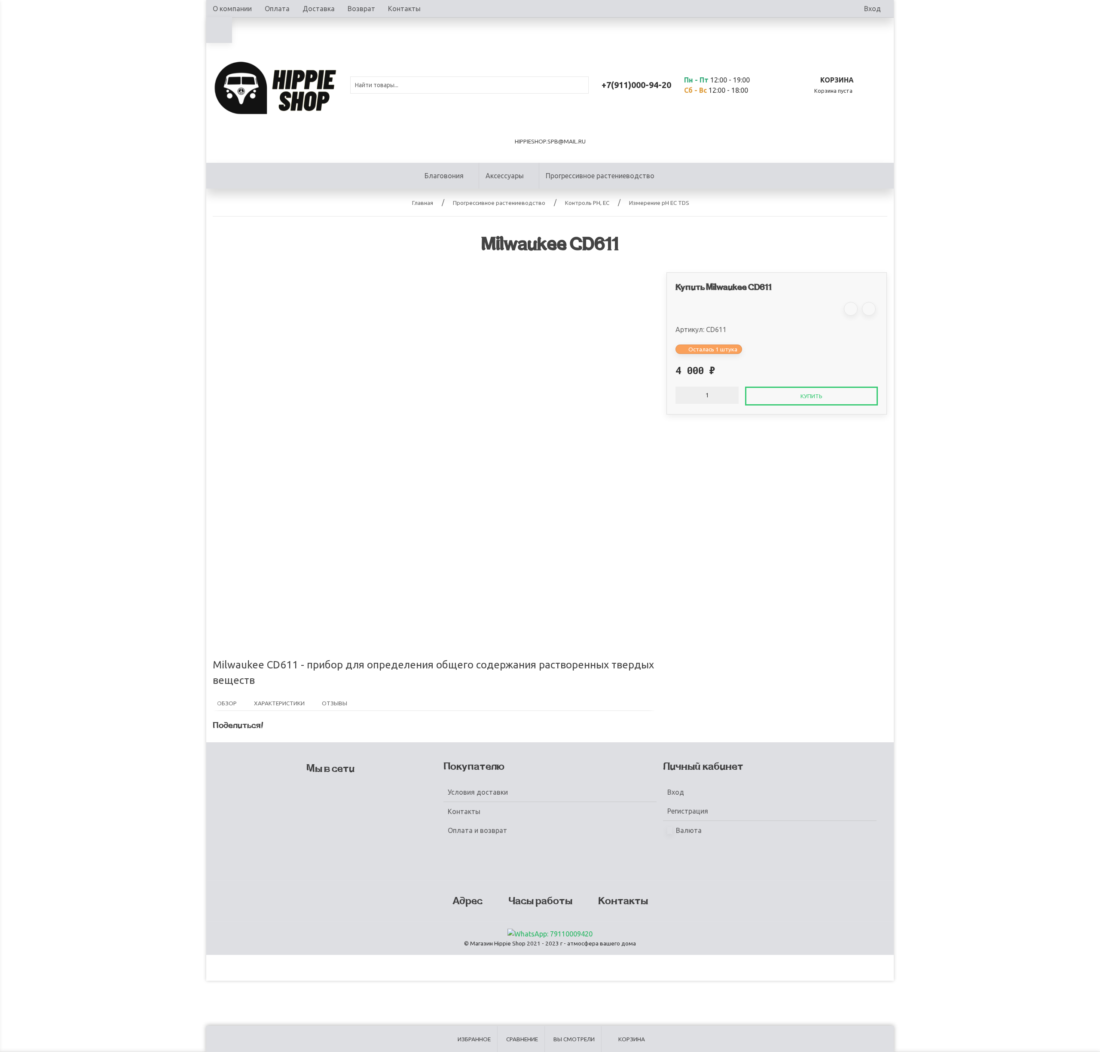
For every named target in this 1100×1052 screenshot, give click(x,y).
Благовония (444, 176)
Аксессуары (505, 176)
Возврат (361, 8)
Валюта (688, 830)
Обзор (227, 703)
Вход (872, 8)
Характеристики (279, 703)
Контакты (404, 8)
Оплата (277, 8)
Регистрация (687, 811)
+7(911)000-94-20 (636, 85)
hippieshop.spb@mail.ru (550, 141)
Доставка (318, 8)
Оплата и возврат (477, 830)
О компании (232, 8)
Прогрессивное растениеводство (600, 176)
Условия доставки (478, 792)
